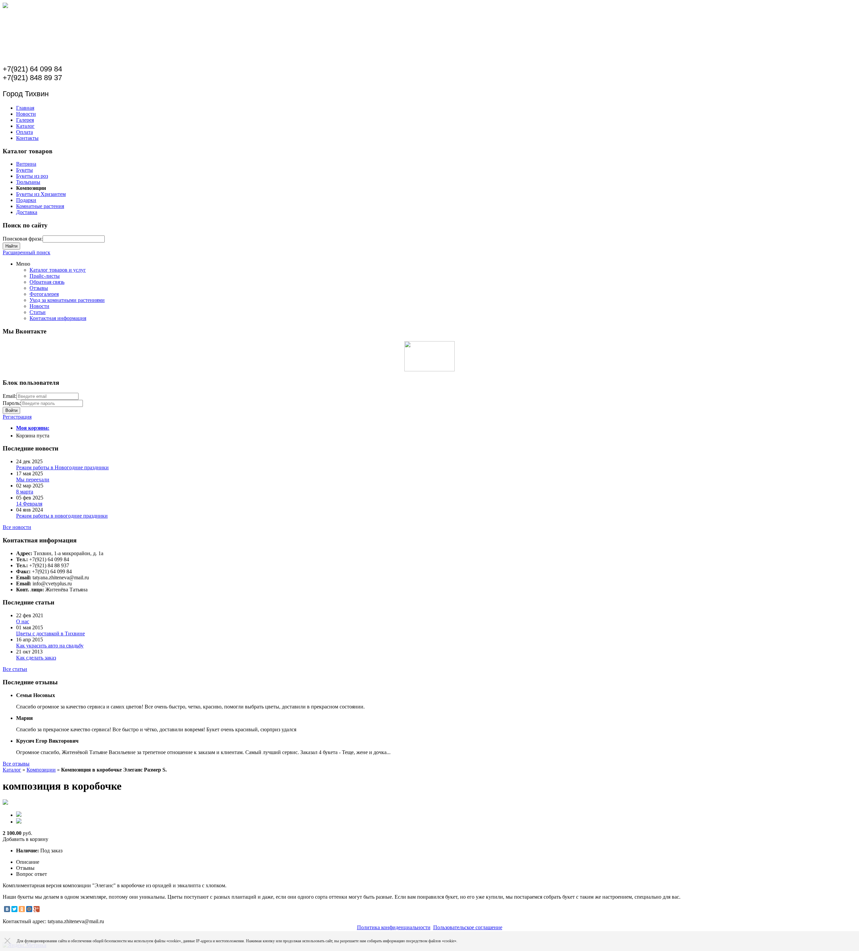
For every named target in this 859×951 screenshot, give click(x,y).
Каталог (25, 126)
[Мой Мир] (29, 909)
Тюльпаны (28, 182)
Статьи (38, 312)
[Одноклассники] (22, 909)
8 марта (24, 491)
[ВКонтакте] (7, 909)
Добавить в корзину (25, 839)
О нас (22, 621)
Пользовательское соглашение (467, 927)
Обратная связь (47, 282)
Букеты (24, 170)
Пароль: (12, 403)
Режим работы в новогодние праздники (62, 516)
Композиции (41, 770)
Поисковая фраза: (23, 239)
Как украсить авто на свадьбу (50, 645)
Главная (25, 108)
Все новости (17, 527)
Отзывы (39, 288)
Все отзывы (16, 764)
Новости (26, 114)
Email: (9, 396)
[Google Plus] (37, 909)
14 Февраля (29, 504)
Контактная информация (58, 318)
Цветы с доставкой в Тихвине (50, 633)
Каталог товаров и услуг (58, 270)
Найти (11, 246)
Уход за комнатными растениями (67, 300)
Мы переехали (32, 479)
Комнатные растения (40, 206)
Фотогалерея (44, 294)
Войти (11, 410)
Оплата (24, 132)
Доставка (26, 212)
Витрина (26, 164)
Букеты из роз (32, 176)
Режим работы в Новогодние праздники (62, 467)
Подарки (26, 200)
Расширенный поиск (26, 252)
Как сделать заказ (36, 658)
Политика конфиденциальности (394, 927)
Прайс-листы (45, 276)
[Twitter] (14, 909)
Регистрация (17, 417)
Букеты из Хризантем (41, 194)
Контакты (27, 138)
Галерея (25, 120)
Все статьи (15, 669)
